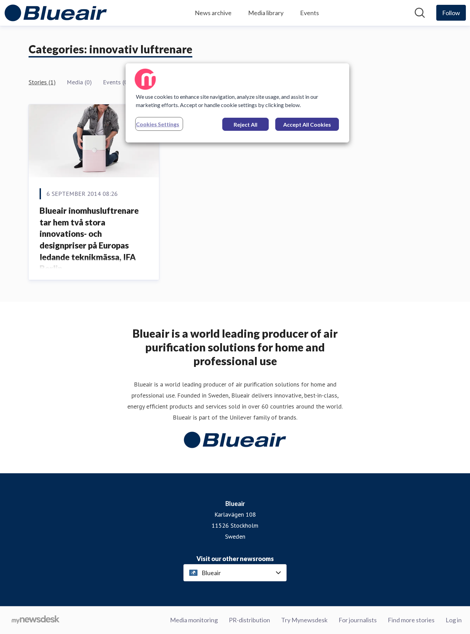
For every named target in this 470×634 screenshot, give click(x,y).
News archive (213, 13)
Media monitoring (194, 620)
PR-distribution (249, 620)
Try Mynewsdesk (304, 620)
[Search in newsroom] (419, 12)
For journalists (358, 620)
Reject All (245, 124)
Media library (266, 13)
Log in (454, 620)
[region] (237, 102)
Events (309, 13)
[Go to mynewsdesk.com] (35, 620)
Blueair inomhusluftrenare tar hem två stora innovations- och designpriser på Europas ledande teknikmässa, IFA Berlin (89, 239)
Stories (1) (42, 82)
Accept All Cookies (307, 124)
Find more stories (411, 620)
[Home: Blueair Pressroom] (55, 13)
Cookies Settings (157, 124)
